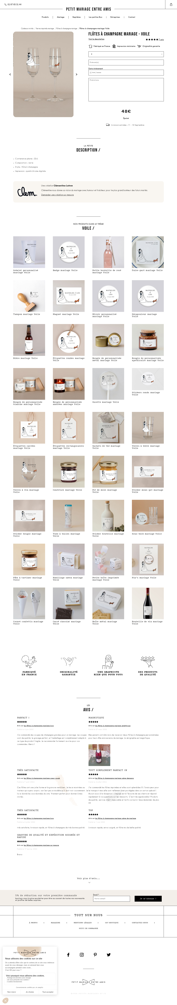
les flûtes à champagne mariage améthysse (112, 726)
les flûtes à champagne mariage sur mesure (41, 845)
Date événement (95, 69)
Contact (131, 17)
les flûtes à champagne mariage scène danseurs (114, 778)
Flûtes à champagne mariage (67, 29)
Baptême (77, 17)
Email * (96, 895)
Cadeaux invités (27, 29)
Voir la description (96, 39)
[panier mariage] (171, 4)
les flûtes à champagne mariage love (39, 726)
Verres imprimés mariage (45, 29)
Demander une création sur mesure (57, 195)
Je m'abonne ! (148, 899)
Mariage (60, 17)
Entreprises (115, 17)
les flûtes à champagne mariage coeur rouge (42, 778)
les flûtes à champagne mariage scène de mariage (115, 818)
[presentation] (10, 74)
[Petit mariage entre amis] (88, 9)
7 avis (161, 40)
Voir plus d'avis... (88, 878)
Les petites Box (95, 17)
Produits (45, 17)
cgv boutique (111, 923)
